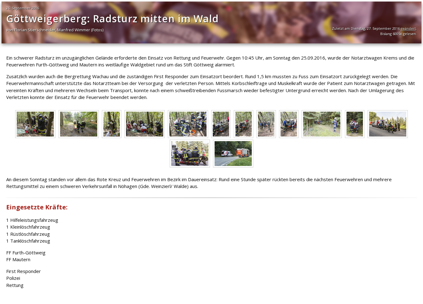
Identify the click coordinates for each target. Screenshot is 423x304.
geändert (408, 28)
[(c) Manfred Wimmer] (35, 136)
